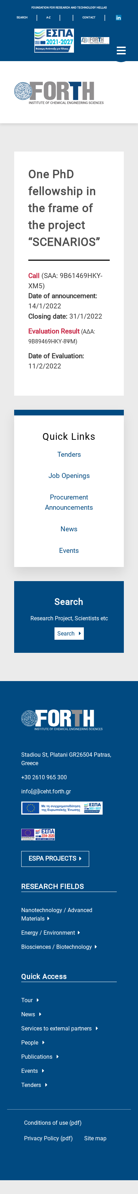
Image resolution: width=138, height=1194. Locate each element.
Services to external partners (57, 1028)
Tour (27, 1000)
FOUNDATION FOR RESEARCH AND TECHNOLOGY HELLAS (69, 7)
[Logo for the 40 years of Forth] (95, 40)
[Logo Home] (69, 92)
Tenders (69, 454)
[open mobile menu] (121, 51)
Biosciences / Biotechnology (56, 947)
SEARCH (22, 17)
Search (66, 633)
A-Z (48, 17)
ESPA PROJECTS (52, 858)
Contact (89, 17)
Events (69, 550)
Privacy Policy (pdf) (48, 1138)
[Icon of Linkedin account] (118, 17)
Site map (95, 1138)
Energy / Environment (48, 932)
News (69, 529)
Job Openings (69, 476)
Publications (37, 1056)
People (30, 1042)
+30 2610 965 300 (44, 777)
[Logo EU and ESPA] (54, 41)
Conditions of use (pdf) (53, 1122)
